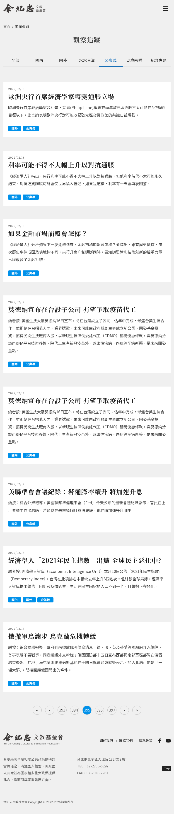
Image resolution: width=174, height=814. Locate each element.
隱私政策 (145, 740)
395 (87, 710)
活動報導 (135, 60)
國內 (39, 60)
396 (100, 710)
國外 (63, 60)
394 (75, 710)
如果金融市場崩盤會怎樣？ (48, 233)
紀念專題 (159, 60)
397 (112, 710)
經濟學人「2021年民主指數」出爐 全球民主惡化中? (85, 560)
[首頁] (24, 7)
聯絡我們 (126, 740)
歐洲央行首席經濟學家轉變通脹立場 (61, 96)
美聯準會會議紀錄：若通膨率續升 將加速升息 (75, 491)
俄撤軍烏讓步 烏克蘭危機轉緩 (52, 636)
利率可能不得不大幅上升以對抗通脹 (61, 164)
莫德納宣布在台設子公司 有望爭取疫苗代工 (72, 309)
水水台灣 (87, 60)
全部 (15, 60)
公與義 (111, 60)
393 (62, 710)
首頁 (7, 26)
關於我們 (106, 740)
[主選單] (166, 8)
